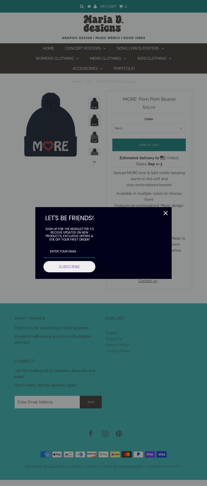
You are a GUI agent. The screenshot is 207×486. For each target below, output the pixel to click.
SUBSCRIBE (69, 267)
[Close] (166, 213)
